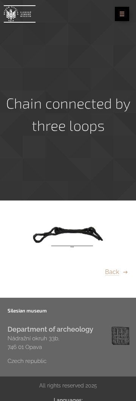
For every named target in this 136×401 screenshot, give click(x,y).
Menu (122, 14)
